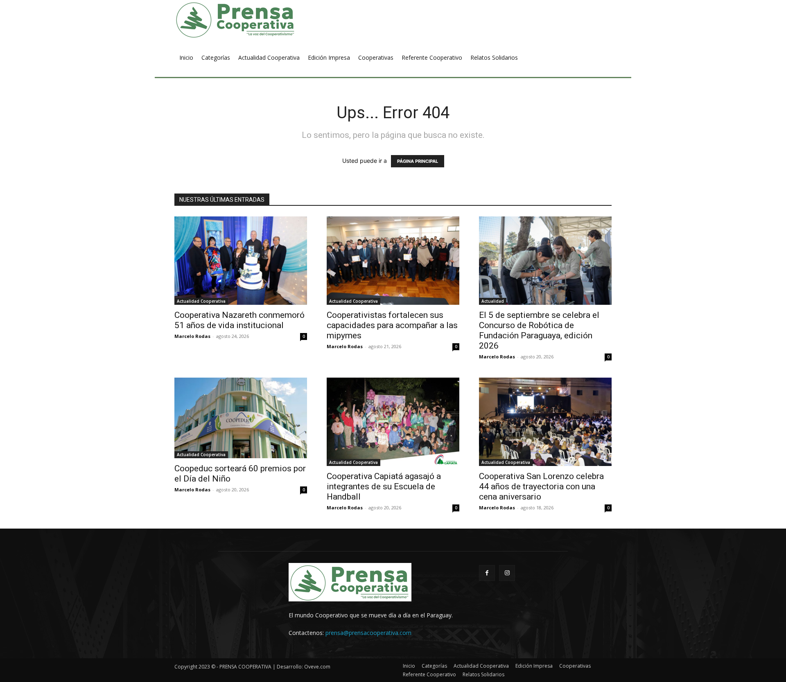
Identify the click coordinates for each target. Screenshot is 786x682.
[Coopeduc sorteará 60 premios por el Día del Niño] (240, 418)
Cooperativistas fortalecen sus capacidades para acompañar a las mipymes (392, 325)
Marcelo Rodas (192, 336)
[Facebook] (487, 573)
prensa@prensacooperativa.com (368, 633)
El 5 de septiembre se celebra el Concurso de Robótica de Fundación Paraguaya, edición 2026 (539, 330)
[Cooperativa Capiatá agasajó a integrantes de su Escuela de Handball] (393, 422)
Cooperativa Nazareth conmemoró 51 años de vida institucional (239, 320)
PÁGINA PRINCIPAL (417, 161)
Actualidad (492, 301)
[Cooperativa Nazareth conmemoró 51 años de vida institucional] (240, 260)
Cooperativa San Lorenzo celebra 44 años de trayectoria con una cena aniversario (541, 486)
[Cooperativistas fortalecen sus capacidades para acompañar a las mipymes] (393, 260)
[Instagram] (507, 573)
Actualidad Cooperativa (201, 301)
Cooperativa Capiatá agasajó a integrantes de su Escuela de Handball (384, 486)
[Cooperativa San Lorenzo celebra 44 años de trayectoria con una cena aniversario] (545, 422)
